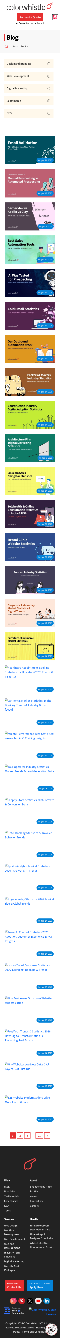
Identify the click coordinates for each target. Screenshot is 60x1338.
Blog (7, 1186)
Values (33, 1196)
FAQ (6, 1205)
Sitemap (41, 1327)
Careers (34, 1205)
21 (39, 1135)
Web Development (14, 1239)
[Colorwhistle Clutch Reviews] (42, 1311)
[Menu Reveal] (55, 16)
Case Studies (11, 1201)
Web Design (11, 1225)
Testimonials (11, 1196)
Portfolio (9, 1191)
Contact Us (36, 1201)
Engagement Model (41, 1186)
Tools (7, 1210)
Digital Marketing (14, 1261)
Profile (34, 1191)
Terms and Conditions (34, 1331)
